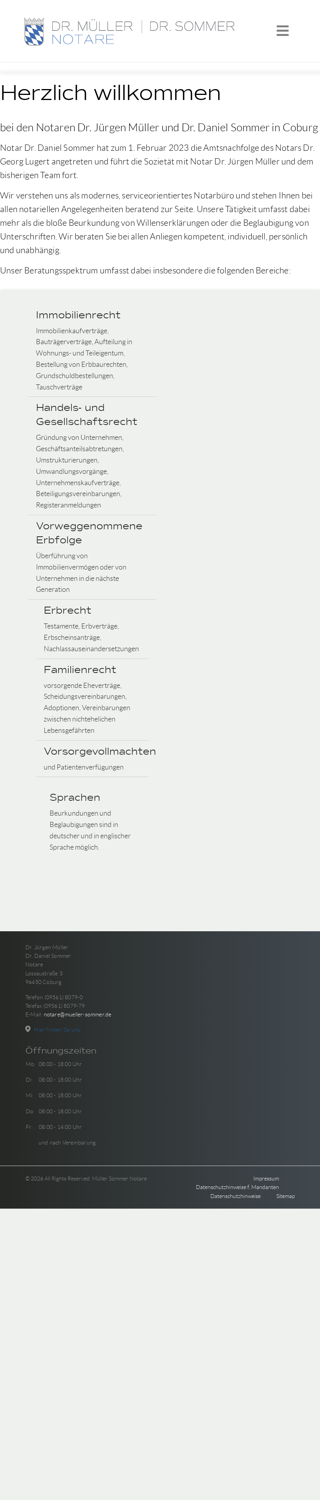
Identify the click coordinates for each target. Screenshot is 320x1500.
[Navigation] (283, 31)
